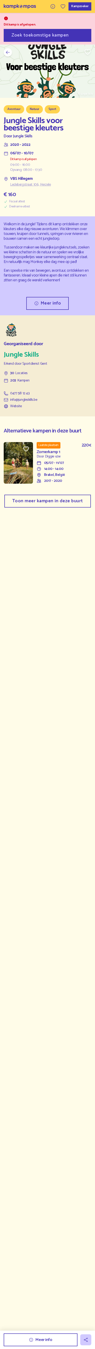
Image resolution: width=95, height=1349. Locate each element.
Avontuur (14, 109)
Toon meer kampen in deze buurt (47, 501)
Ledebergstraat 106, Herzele (30, 184)
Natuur (34, 109)
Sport (52, 109)
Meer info (51, 303)
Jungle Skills (22, 136)
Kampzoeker (80, 6)
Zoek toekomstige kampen (40, 35)
